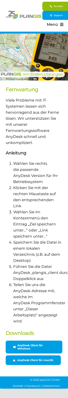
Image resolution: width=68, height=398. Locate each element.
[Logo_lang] (23, 12)
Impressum (33, 386)
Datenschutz (51, 386)
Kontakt (18, 386)
